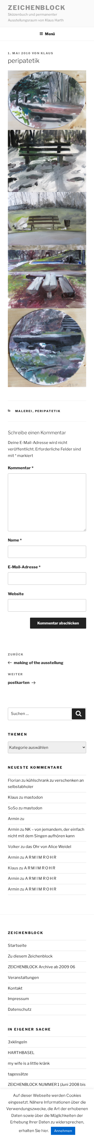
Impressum (18, 998)
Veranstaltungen (23, 977)
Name (15, 540)
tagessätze (18, 1074)
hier (44, 1130)
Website (16, 594)
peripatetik (48, 411)
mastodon (33, 797)
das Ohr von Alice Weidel (48, 846)
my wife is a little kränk (29, 1063)
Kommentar (20, 468)
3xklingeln (17, 1042)
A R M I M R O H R (40, 857)
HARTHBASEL (21, 1052)
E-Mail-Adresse (24, 567)
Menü (50, 34)
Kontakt (15, 988)
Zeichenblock (37, 7)
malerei (24, 411)
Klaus (47, 53)
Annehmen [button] (63, 1131)
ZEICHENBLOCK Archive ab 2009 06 (41, 967)
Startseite (17, 945)
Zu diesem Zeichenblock (30, 956)
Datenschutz (19, 1009)
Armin (13, 818)
